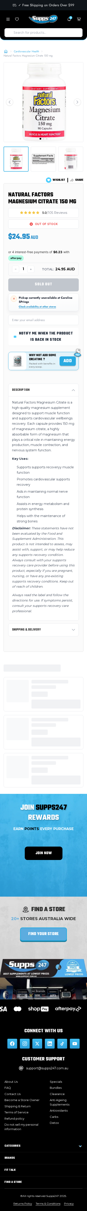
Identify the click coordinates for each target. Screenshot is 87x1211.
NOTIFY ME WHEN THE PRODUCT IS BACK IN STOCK (46, 337)
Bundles (56, 1087)
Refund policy (14, 1118)
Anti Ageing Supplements (59, 1102)
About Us (11, 1081)
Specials (56, 1081)
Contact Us (12, 1094)
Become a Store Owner (21, 1100)
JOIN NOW (43, 853)
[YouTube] (75, 1044)
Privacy (69, 1203)
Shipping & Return (17, 1106)
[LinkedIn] (50, 1044)
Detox (54, 1123)
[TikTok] (62, 1044)
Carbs (54, 1116)
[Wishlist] (17, 19)
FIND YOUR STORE (43, 934)
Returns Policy (22, 1203)
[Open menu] (8, 19)
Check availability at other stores (37, 306)
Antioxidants (59, 1110)
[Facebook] (12, 1044)
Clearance (57, 1094)
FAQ (7, 1087)
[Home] (6, 51)
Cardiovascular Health (26, 51)
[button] (9, 102)
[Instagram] (25, 1044)
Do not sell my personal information (21, 1127)
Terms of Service (16, 1112)
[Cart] (79, 19)
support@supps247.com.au (47, 1068)
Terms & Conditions (48, 1203)
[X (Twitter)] (37, 1044)
